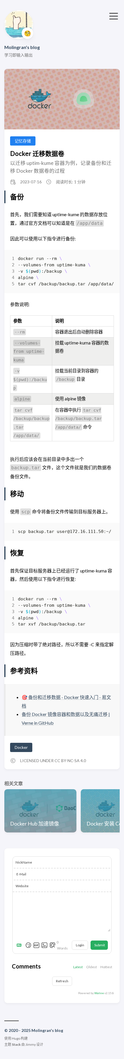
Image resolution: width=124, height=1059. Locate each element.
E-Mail (21, 874)
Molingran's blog (22, 47)
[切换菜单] (114, 15)
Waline (99, 993)
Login (80, 945)
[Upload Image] (44, 945)
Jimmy (30, 1044)
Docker (21, 747)
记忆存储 (23, 140)
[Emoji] (28, 945)
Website (22, 886)
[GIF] (36, 945)
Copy (104, 260)
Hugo (16, 1038)
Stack (16, 1044)
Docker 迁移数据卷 (37, 153)
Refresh (62, 981)
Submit (99, 945)
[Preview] (52, 945)
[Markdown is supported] (20, 945)
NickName (24, 862)
